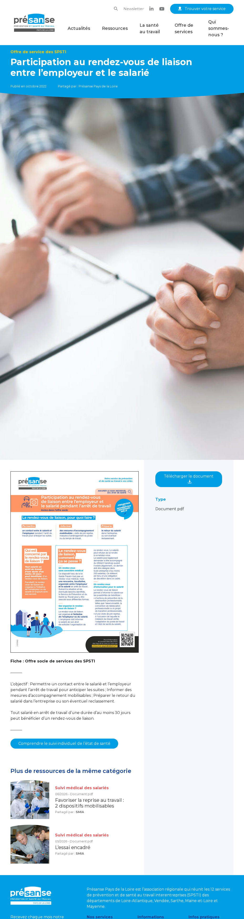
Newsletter (133, 8)
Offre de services (184, 28)
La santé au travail (150, 28)
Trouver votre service (205, 8)
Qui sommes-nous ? (218, 28)
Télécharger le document (189, 476)
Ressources (115, 28)
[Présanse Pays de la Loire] (34, 23)
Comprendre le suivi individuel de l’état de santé (64, 743)
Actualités (79, 28)
